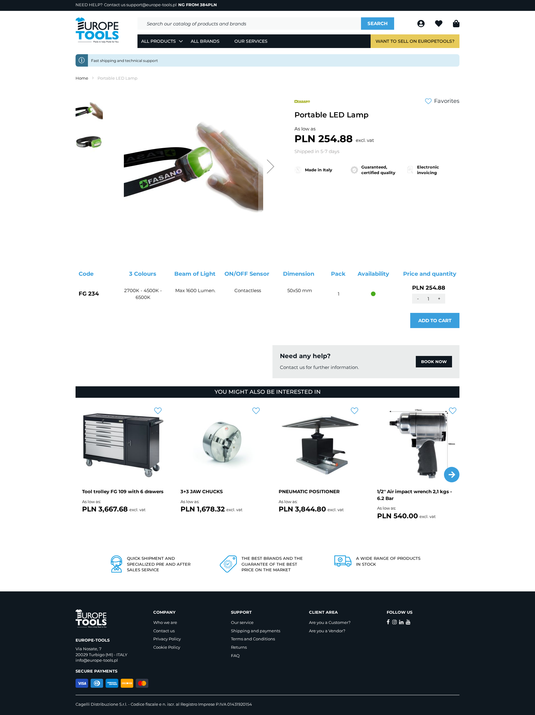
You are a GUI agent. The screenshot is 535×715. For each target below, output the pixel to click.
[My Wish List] (439, 25)
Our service (242, 622)
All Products (158, 41)
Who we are (165, 622)
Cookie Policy (166, 647)
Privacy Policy (167, 638)
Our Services (251, 41)
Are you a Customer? (329, 622)
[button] (270, 166)
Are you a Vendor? (327, 630)
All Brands (205, 41)
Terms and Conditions (253, 638)
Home (82, 78)
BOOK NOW (434, 361)
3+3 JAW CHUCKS (202, 491)
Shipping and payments (255, 630)
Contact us (164, 630)
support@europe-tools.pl (151, 4)
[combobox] (249, 23)
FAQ (235, 655)
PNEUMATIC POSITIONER (309, 491)
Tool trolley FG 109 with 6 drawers (122, 491)
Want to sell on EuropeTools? (415, 41)
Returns (239, 647)
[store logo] (97, 30)
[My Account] (421, 25)
